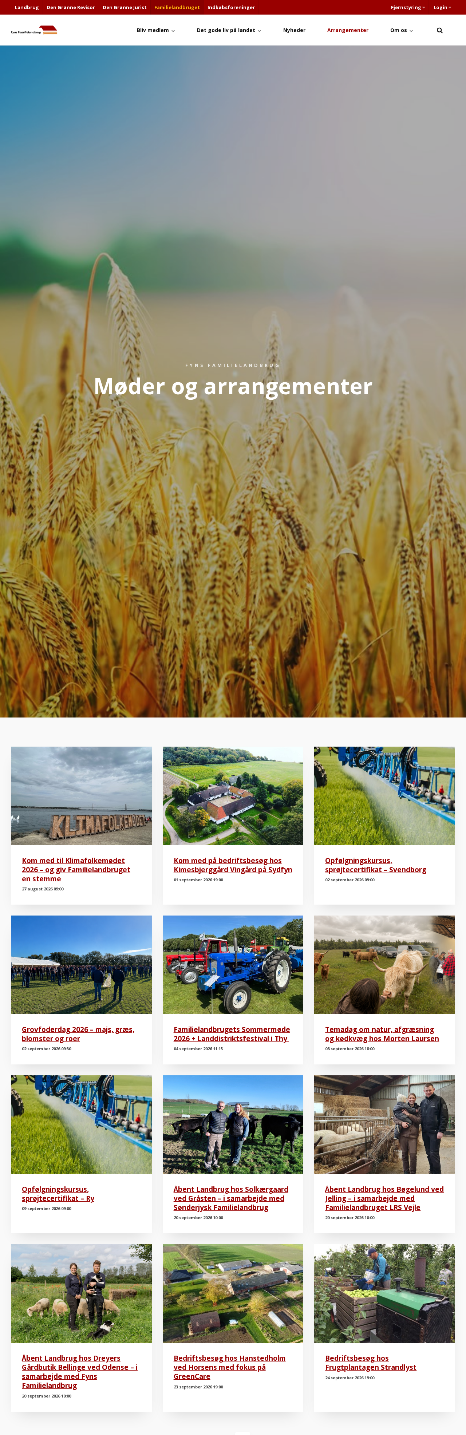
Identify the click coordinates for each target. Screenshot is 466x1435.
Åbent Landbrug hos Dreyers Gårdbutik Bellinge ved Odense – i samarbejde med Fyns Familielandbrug (80, 1371)
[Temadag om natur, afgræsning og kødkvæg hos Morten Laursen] (384, 965)
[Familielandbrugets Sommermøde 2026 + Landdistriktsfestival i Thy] (233, 965)
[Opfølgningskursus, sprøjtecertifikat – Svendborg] (384, 796)
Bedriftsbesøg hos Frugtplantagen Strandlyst (370, 1362)
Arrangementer (347, 30)
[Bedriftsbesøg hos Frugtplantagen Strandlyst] (384, 1293)
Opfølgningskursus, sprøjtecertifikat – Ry (58, 1193)
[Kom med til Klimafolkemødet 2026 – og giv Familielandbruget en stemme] (81, 796)
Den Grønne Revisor (71, 7)
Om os (399, 30)
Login (441, 7)
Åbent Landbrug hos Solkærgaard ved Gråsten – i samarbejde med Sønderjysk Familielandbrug (231, 1198)
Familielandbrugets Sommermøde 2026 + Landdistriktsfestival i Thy (232, 1033)
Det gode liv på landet (227, 30)
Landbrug (27, 7)
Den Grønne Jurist (125, 7)
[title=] (439, 30)
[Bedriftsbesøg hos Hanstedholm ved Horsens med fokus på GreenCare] (233, 1293)
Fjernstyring (406, 7)
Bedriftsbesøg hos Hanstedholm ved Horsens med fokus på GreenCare (230, 1367)
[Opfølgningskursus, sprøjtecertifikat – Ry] (81, 1124)
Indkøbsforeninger (231, 7)
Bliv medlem (153, 30)
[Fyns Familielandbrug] (34, 30)
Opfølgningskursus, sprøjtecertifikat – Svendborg (375, 864)
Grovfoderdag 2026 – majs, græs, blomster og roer (78, 1033)
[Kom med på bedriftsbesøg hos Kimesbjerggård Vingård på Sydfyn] (233, 796)
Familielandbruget (177, 7)
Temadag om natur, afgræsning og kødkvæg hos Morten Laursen (382, 1033)
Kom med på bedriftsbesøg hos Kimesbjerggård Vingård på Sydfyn (233, 864)
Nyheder (294, 30)
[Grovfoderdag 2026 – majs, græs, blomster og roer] (81, 965)
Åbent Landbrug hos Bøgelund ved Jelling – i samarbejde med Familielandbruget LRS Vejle (384, 1198)
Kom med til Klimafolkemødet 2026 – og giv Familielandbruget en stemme (76, 869)
